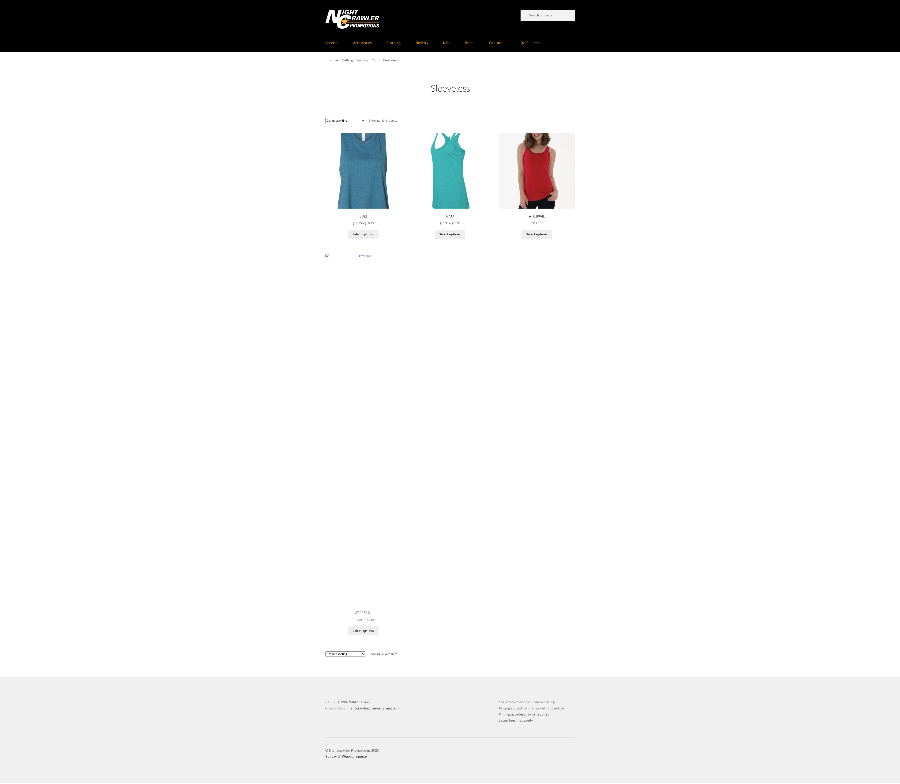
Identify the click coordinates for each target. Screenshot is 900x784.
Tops (375, 60)
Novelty (422, 42)
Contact (495, 42)
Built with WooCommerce (346, 756)
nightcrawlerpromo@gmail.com (373, 708)
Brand (469, 42)
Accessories (362, 42)
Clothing (393, 42)
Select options (363, 234)
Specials (331, 42)
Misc (446, 42)
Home (334, 60)
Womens (362, 60)
